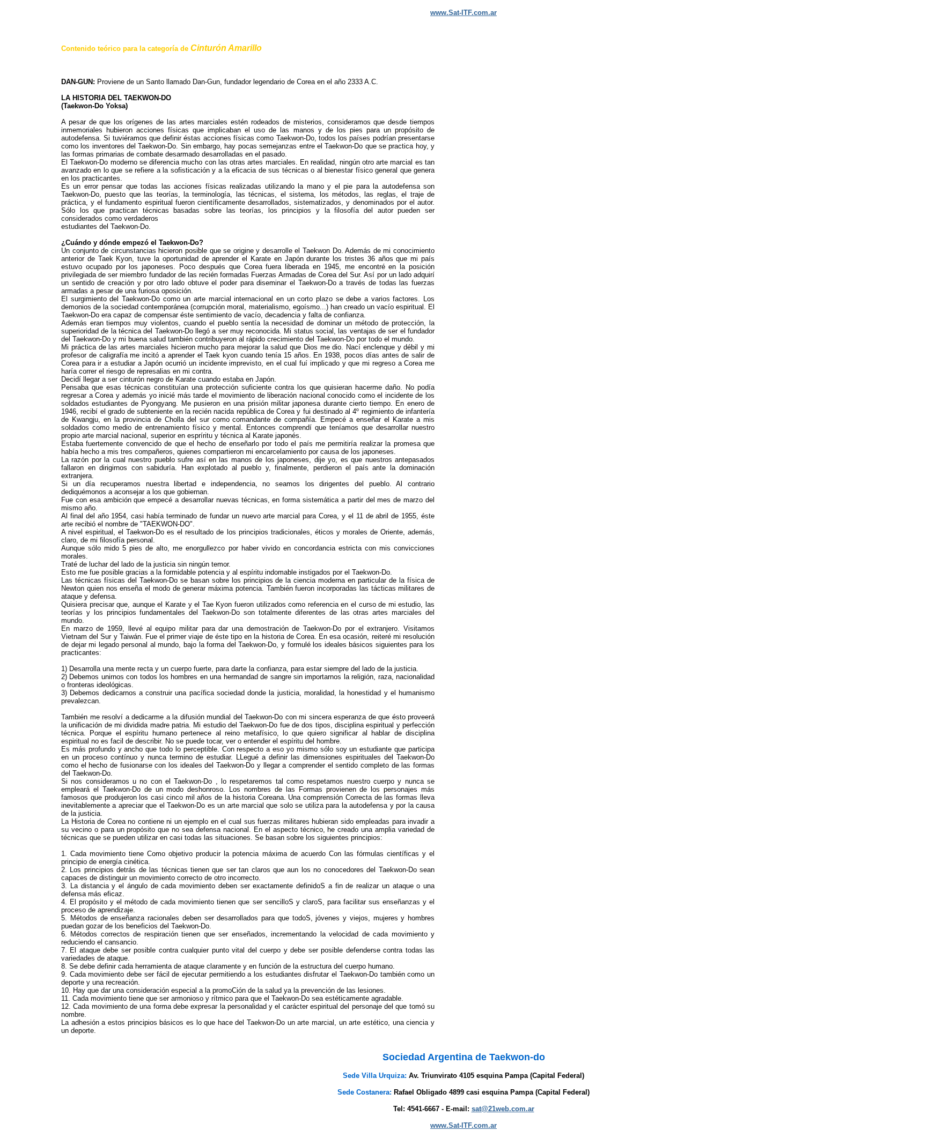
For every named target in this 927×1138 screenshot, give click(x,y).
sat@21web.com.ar (503, 1109)
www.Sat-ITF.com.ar (463, 13)
